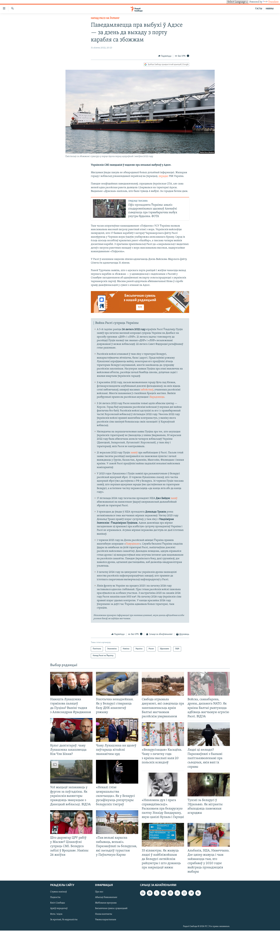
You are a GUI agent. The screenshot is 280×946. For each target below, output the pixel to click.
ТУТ (140, 307)
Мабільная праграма (106, 903)
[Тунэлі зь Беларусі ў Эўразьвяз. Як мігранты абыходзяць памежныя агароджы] (209, 784)
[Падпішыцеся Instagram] (184, 893)
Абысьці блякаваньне (106, 897)
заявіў (134, 452)
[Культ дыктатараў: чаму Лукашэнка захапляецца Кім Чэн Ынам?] (71, 730)
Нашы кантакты (103, 914)
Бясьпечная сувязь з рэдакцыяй (111, 908)
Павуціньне (132, 544)
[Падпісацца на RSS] (198, 893)
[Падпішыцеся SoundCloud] (177, 893)
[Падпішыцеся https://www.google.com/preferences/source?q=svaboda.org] (143, 893)
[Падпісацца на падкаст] (170, 893)
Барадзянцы (157, 397)
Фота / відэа (56, 914)
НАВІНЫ (270, 9)
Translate (273, 2)
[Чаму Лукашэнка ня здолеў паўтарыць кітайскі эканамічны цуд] (117, 730)
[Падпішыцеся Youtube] (163, 893)
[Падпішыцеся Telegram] (191, 893)
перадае (163, 176)
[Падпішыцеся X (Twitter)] (156, 893)
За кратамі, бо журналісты (63, 919)
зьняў (174, 498)
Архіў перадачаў (59, 908)
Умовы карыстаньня (105, 919)
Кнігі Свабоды (57, 903)
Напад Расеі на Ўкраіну (105, 18)
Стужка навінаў (58, 892)
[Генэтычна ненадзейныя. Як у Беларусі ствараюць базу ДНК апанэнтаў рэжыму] (117, 684)
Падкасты (55, 897)
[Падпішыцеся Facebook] (149, 893)
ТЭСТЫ (258, 9)
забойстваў (146, 390)
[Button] (165, 56)
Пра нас (99, 892)
